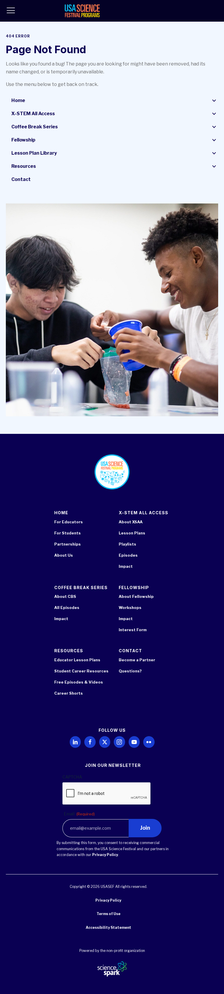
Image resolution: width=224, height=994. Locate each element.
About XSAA (131, 522)
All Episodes (66, 607)
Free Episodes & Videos (78, 682)
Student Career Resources (81, 671)
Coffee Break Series (34, 127)
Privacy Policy (105, 855)
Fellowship (23, 140)
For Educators (68, 522)
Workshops (130, 607)
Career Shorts (68, 693)
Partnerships (67, 544)
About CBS (65, 596)
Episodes (128, 555)
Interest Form (133, 629)
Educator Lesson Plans (77, 660)
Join (145, 828)
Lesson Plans (132, 533)
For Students (67, 533)
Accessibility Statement (108, 927)
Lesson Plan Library (34, 153)
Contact (21, 179)
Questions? (130, 671)
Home (18, 100)
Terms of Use (108, 914)
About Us (63, 555)
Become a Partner (137, 660)
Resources (23, 166)
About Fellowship (136, 596)
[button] (214, 100)
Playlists (127, 544)
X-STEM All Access (33, 113)
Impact (126, 566)
